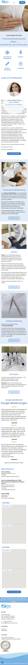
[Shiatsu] (20, 52)
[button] (14, 3)
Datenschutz (4, 630)
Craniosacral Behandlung (7, 57)
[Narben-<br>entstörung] (7, 63)
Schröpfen (20, 68)
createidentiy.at (16, 663)
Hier (5, 462)
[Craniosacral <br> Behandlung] (7, 52)
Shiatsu (20, 57)
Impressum (3, 629)
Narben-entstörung (7, 69)
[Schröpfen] (20, 63)
